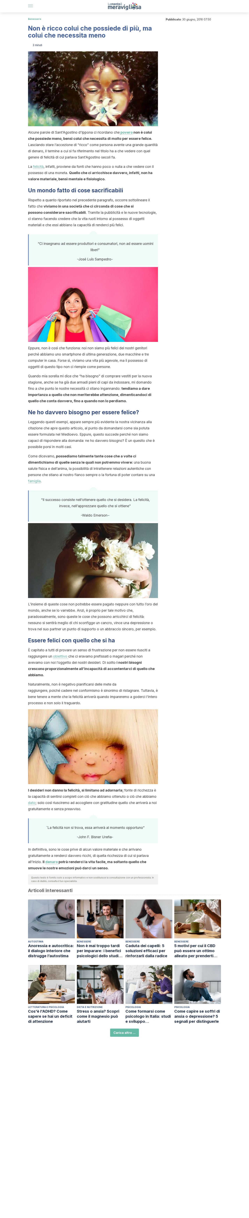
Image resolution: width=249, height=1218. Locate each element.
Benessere (34, 19)
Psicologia (133, 1007)
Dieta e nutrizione (90, 1007)
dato (31, 803)
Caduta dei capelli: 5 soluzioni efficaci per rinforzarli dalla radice (146, 950)
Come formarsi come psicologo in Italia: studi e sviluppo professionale (148, 1016)
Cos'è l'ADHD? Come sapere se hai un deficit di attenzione (50, 1016)
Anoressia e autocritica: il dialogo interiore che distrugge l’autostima (51, 950)
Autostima (35, 941)
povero (126, 132)
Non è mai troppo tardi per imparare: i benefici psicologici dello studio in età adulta (99, 950)
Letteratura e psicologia (46, 1007)
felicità (38, 167)
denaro (52, 862)
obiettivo (60, 656)
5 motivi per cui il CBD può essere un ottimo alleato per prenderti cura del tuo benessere (196, 950)
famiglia (34, 481)
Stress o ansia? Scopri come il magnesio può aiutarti (98, 1016)
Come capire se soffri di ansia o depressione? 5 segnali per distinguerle (197, 1016)
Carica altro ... (124, 1033)
